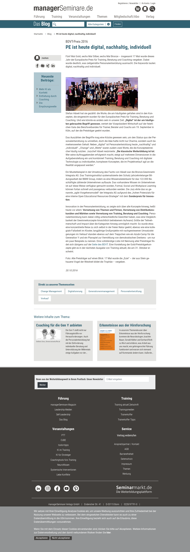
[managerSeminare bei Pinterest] (76, 488)
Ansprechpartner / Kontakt (126, 444)
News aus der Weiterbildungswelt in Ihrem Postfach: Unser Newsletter (69, 379)
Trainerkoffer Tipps (126, 419)
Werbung (126, 473)
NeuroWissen (63, 464)
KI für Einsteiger (63, 454)
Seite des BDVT (100, 244)
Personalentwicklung (131, 291)
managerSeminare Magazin (63, 404)
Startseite (38, 34)
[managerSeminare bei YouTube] (66, 488)
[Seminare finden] (134, 489)
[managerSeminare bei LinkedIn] (38, 488)
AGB (127, 449)
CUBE (63, 440)
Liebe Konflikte (63, 474)
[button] (47, 58)
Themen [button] (102, 16)
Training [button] (57, 16)
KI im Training (63, 450)
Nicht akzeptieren (61, 538)
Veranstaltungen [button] (79, 16)
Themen (126, 468)
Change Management (51, 291)
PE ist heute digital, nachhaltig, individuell (76, 34)
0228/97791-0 (130, 504)
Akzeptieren (42, 538)
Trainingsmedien (126, 409)
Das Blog (63, 419)
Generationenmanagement (101, 291)
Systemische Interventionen (63, 469)
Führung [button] (39, 16)
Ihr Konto (148, 3)
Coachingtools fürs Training (63, 460)
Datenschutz (127, 458)
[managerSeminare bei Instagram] (47, 488)
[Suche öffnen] (152, 9)
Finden (118, 24)
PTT (63, 435)
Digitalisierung (75, 291)
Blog (49, 34)
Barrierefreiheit (126, 454)
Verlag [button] (150, 16)
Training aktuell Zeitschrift (127, 404)
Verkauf (45, 298)
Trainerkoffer (127, 414)
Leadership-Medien (63, 409)
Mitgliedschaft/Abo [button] (126, 16)
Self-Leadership (63, 414)
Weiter (42, 384)
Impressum (126, 464)
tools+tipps (63, 445)
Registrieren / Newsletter (128, 3)
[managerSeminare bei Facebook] (57, 488)
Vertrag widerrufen (126, 435)
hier (109, 532)
